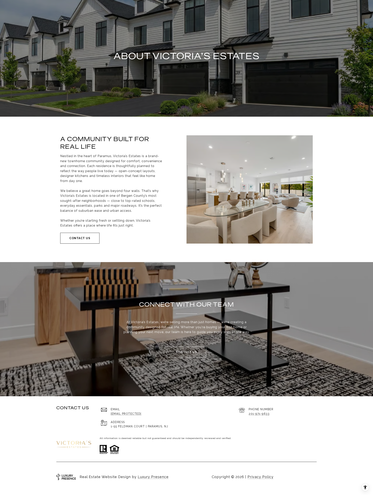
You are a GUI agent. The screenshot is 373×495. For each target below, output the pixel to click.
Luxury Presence (153, 477)
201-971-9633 (259, 413)
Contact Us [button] (79, 238)
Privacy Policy (261, 477)
